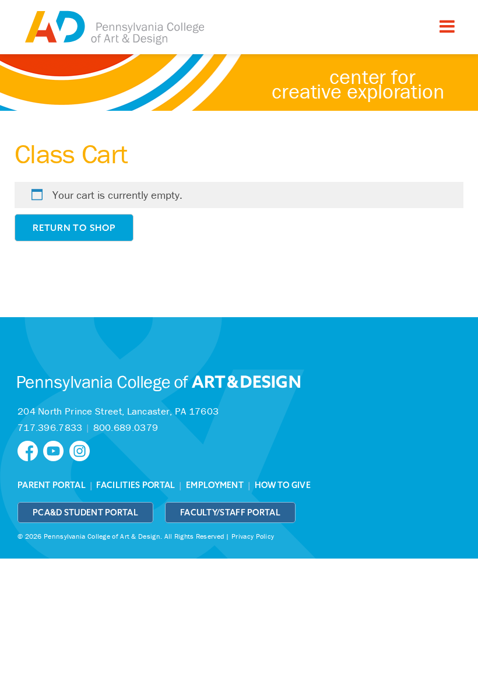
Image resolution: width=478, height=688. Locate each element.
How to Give (283, 485)
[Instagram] (81, 449)
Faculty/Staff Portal (230, 512)
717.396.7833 (50, 427)
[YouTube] (56, 449)
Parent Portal (51, 485)
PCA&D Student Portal (85, 512)
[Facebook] (30, 449)
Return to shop (74, 227)
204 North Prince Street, (118, 411)
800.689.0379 (126, 427)
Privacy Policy (252, 536)
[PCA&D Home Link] (113, 28)
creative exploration (358, 83)
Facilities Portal (135, 485)
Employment (215, 485)
